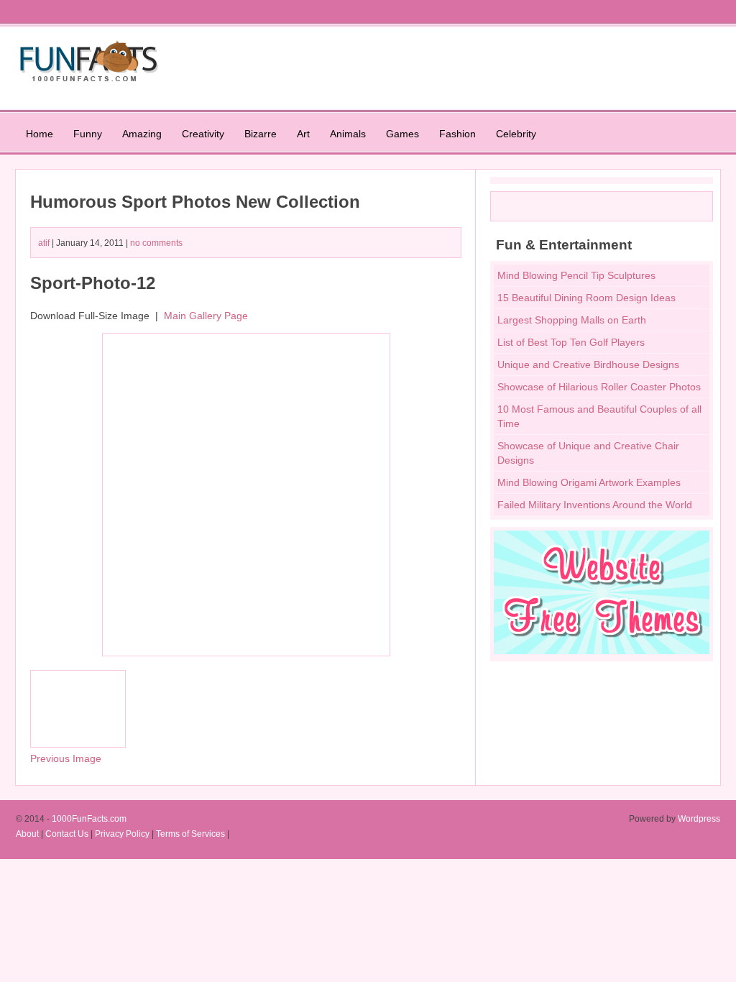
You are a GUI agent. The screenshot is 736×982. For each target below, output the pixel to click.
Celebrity (516, 133)
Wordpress (699, 819)
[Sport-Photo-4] (78, 744)
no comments (156, 243)
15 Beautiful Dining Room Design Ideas (586, 297)
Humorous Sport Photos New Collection (195, 201)
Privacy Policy (122, 834)
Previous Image (65, 758)
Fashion (457, 133)
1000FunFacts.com (89, 819)
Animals (348, 133)
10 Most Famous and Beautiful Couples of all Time (599, 416)
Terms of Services (190, 834)
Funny (87, 133)
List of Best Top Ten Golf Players (571, 342)
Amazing (142, 133)
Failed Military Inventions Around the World (594, 504)
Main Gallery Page (206, 315)
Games (402, 133)
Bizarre (260, 133)
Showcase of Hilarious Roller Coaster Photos (599, 387)
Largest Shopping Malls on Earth (571, 320)
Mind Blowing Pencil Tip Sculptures (576, 275)
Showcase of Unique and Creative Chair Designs (588, 453)
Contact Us (66, 834)
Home (39, 133)
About (27, 834)
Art (303, 133)
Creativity (203, 133)
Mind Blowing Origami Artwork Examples (589, 482)
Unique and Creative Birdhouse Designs (588, 364)
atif (44, 243)
